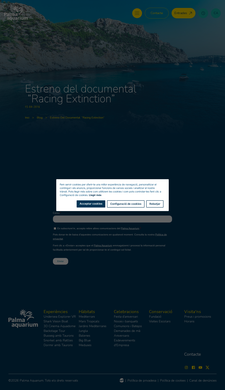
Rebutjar (154, 203)
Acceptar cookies (91, 203)
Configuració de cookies (125, 203)
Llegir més (95, 194)
